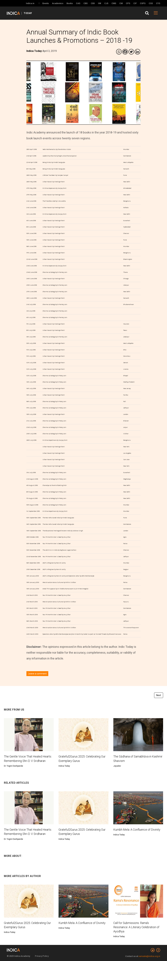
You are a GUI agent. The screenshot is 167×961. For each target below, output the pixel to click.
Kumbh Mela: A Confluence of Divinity (136, 829)
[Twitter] (131, 51)
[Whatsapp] (119, 51)
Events (45, 3)
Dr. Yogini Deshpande (13, 766)
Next (158, 695)
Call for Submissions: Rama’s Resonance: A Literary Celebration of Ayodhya (136, 927)
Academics (57, 3)
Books (70, 3)
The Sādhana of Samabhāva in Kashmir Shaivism (137, 758)
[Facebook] (125, 51)
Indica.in (30, 3)
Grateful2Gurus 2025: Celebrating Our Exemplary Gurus (82, 758)
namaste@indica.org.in (149, 956)
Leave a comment (37, 673)
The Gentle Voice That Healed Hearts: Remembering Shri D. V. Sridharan (28, 758)
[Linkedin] (137, 51)
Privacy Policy (42, 956)
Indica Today (64, 766)
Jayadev (117, 766)
